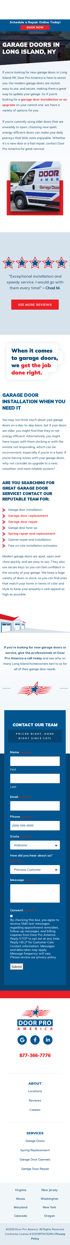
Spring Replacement (35, 1150)
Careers (35, 1110)
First (13, 769)
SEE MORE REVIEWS (35, 305)
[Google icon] (22, 1040)
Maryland (20, 1207)
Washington (49, 1199)
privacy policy (46, 957)
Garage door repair (23, 522)
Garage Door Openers (35, 1159)
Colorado (20, 1216)
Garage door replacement (28, 516)
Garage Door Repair (35, 1169)
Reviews (35, 1100)
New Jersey (49, 1190)
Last (13, 787)
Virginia (20, 1190)
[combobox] (35, 845)
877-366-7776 (35, 1055)
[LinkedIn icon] (47, 1040)
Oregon (49, 1216)
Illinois (20, 1199)
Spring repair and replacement (31, 533)
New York (49, 1207)
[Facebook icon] (35, 1040)
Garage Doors (35, 1141)
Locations (35, 1091)
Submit (17, 967)
